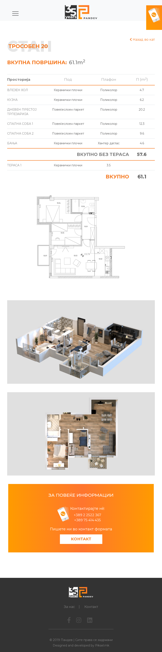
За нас (69, 607)
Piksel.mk (102, 645)
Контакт (81, 539)
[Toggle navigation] (14, 13)
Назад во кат (143, 40)
